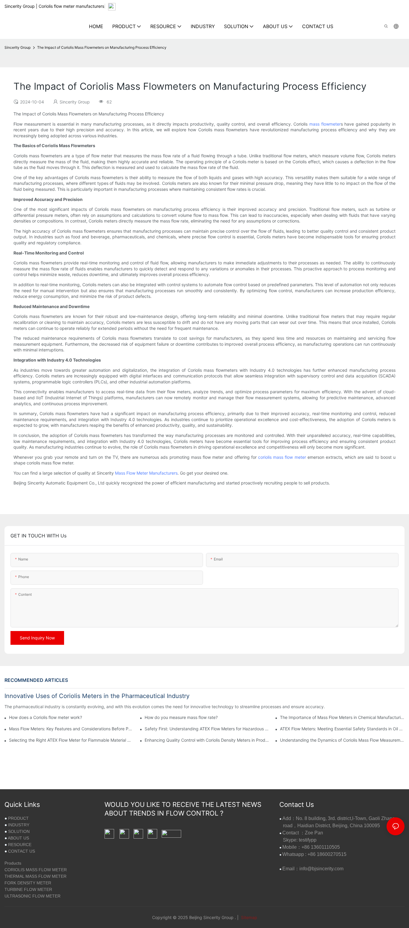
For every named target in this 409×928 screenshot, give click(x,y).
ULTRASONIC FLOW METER (32, 896)
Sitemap (248, 917)
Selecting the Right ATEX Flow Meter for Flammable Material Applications (71, 740)
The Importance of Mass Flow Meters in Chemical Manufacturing (342, 717)
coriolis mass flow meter (282, 457)
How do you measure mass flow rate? (181, 717)
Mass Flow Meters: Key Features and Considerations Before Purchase (71, 728)
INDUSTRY (18, 824)
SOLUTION (19, 831)
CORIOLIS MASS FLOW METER (35, 869)
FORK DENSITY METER (27, 882)
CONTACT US (21, 851)
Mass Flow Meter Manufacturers (146, 473)
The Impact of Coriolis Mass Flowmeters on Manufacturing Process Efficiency (101, 47)
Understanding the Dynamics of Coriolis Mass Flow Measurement (342, 740)
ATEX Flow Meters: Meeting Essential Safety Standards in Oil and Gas (342, 728)
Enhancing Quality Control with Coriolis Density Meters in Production (207, 740)
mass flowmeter (325, 124)
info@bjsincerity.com (321, 868)
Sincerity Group (17, 47)
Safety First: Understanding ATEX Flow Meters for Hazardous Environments (207, 728)
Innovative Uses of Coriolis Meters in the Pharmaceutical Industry (97, 696)
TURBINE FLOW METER (28, 889)
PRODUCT (18, 818)
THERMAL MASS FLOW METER (35, 876)
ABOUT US (18, 838)
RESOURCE (19, 844)
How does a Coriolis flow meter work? (45, 717)
